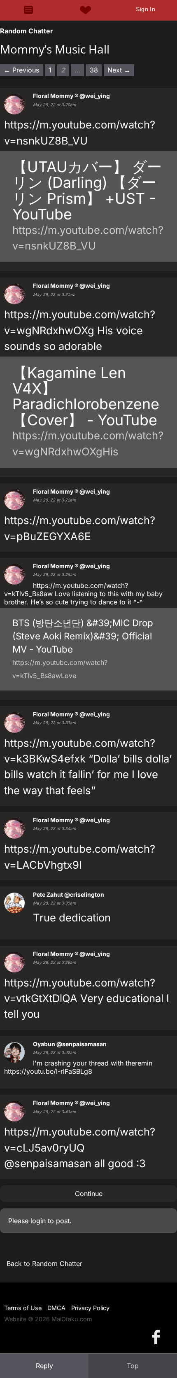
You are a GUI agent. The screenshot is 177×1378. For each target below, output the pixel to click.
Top (133, 1366)
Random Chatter (26, 31)
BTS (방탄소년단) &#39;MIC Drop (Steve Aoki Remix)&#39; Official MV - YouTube (82, 636)
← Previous (21, 70)
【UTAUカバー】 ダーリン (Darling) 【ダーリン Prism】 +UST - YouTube (87, 190)
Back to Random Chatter (44, 1263)
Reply (44, 1366)
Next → (118, 70)
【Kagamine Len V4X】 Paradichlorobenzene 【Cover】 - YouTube (85, 396)
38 (94, 70)
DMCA (56, 1307)
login (38, 1221)
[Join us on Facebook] (157, 1336)
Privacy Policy (90, 1307)
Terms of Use (23, 1307)
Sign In (145, 9)
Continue (88, 1193)
